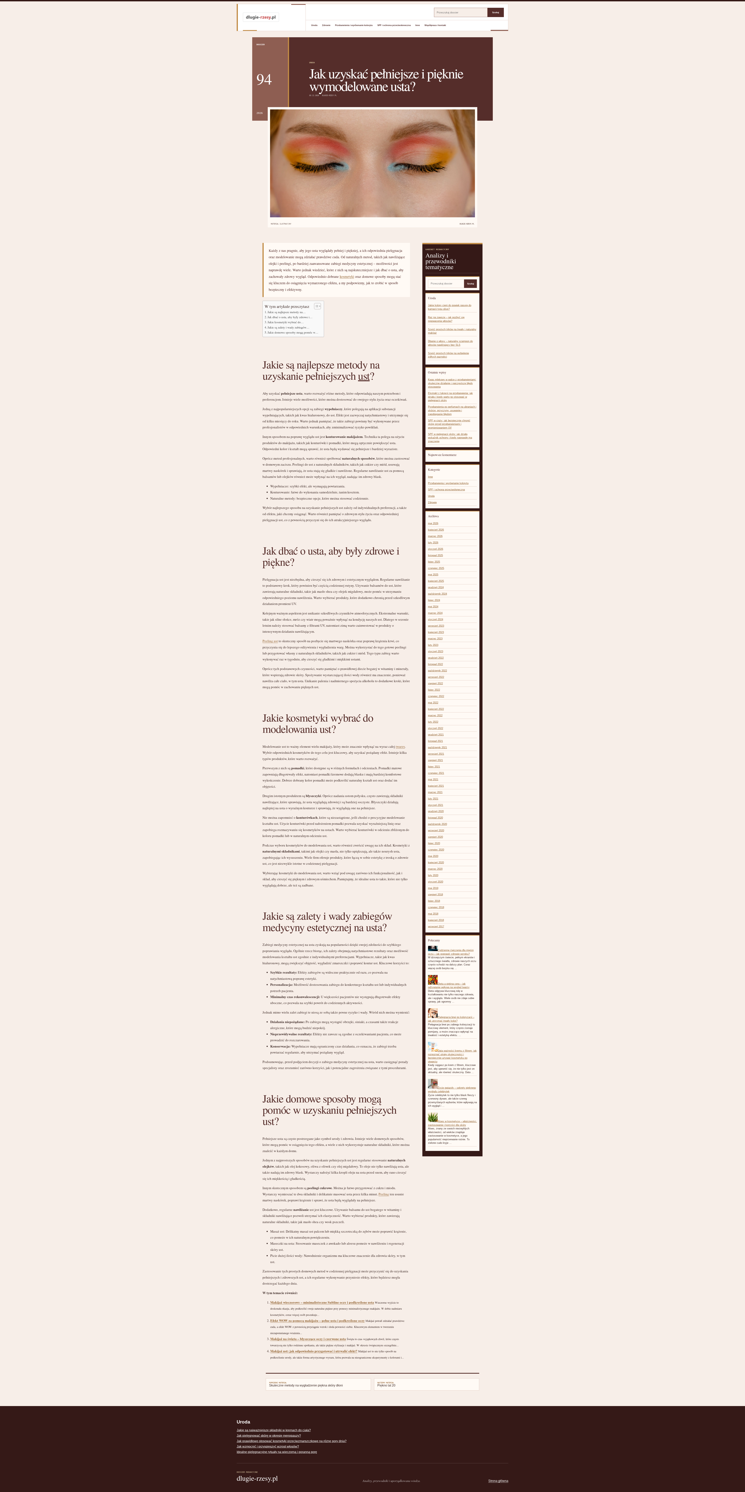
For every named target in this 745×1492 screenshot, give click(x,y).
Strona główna (498, 1480)
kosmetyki (347, 276)
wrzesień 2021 (436, 753)
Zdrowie (326, 25)
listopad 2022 (435, 664)
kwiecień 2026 (436, 529)
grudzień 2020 (436, 811)
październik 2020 (437, 824)
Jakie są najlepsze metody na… (287, 312)
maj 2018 (433, 913)
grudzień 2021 (436, 734)
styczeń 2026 (435, 549)
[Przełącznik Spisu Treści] (315, 306)
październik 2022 (437, 670)
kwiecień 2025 (436, 581)
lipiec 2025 (434, 561)
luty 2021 (433, 798)
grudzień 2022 (436, 657)
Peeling (384, 1194)
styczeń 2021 (435, 805)
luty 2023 (433, 645)
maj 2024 (433, 606)
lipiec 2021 (434, 766)
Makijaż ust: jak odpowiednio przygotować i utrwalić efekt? (313, 1351)
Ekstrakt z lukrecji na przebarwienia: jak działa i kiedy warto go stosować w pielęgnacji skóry (450, 397)
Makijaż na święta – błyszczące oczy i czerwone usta (308, 1338)
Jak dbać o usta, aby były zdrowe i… (290, 317)
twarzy (400, 746)
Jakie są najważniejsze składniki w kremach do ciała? (274, 1430)
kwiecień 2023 (436, 632)
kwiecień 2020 (436, 862)
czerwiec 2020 (436, 849)
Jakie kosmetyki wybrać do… (286, 322)
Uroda (314, 25)
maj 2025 (433, 574)
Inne (417, 25)
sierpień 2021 (435, 760)
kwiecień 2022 (436, 709)
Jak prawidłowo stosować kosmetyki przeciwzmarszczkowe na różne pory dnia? (292, 1441)
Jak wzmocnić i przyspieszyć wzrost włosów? (268, 1446)
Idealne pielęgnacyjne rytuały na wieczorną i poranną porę (277, 1452)
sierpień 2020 (435, 836)
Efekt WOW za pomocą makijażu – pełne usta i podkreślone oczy (317, 1320)
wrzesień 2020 (436, 830)
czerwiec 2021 (436, 773)
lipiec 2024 (434, 600)
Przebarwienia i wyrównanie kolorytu (354, 25)
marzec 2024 (435, 613)
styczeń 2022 (435, 728)
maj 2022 (433, 702)
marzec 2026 (435, 536)
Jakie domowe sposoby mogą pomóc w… (293, 332)
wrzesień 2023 (436, 625)
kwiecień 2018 (436, 920)
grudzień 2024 (436, 587)
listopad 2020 (435, 817)
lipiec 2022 (434, 689)
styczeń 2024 (435, 619)
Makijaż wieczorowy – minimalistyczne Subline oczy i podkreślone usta (322, 1302)
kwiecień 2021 (436, 785)
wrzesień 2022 (436, 677)
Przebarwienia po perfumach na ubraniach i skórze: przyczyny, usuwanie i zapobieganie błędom (452, 410)
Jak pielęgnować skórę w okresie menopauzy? (269, 1435)
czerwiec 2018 (436, 907)
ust (364, 375)
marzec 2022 (435, 715)
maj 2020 (433, 856)
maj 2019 (433, 888)
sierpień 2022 (435, 683)
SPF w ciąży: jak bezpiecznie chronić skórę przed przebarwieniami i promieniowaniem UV (449, 424)
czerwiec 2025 (436, 568)
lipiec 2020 (434, 843)
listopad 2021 (435, 741)
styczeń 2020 (435, 881)
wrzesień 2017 (436, 926)
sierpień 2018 (435, 894)
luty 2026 (433, 542)
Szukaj (495, 12)
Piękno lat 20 (386, 1384)
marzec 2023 (435, 638)
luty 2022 (433, 721)
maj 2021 (433, 779)
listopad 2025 (435, 555)
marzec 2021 (435, 792)
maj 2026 (433, 523)
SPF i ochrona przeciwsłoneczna (394, 25)
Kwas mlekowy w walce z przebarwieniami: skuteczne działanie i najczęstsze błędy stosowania (452, 383)
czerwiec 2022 (436, 696)
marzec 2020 (435, 868)
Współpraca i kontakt (435, 25)
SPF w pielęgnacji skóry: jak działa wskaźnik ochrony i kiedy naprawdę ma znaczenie (450, 438)
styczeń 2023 (435, 651)
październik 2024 (437, 593)
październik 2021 (437, 747)
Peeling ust (270, 641)
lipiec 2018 (434, 900)
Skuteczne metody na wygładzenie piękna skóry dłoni (306, 1384)
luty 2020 (433, 875)
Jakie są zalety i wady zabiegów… (288, 327)
